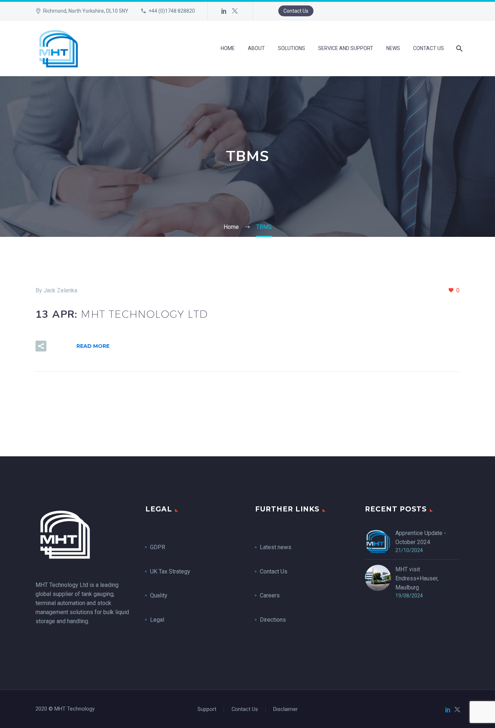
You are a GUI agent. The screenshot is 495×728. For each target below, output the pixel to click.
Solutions (291, 48)
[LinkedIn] (224, 11)
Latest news (275, 547)
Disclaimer (285, 709)
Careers (270, 595)
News (393, 48)
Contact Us (295, 11)
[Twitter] (234, 11)
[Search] (459, 48)
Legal (157, 619)
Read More (92, 346)
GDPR (157, 547)
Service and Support (345, 48)
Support (206, 709)
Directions (273, 619)
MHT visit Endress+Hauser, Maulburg (416, 578)
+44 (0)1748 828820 (172, 11)
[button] (41, 346)
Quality (158, 595)
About (256, 48)
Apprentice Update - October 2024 (420, 538)
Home (228, 48)
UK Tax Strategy (171, 571)
